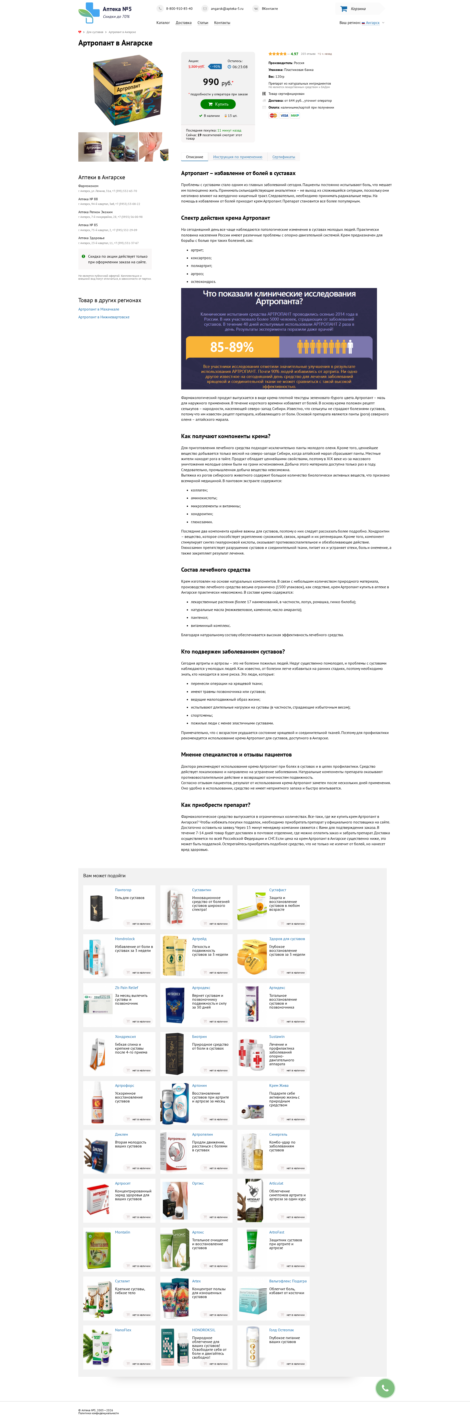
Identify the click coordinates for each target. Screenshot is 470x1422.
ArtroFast (276, 1232)
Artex (196, 1280)
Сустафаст (277, 889)
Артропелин (202, 1134)
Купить (119, 383)
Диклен (121, 1134)
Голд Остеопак (281, 1329)
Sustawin (277, 1036)
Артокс (198, 1232)
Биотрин (199, 1036)
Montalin (122, 1232)
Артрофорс (124, 1085)
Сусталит (122, 1280)
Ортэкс (198, 1183)
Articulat (276, 1183)
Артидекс (277, 987)
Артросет (122, 1183)
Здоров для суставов (287, 938)
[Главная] (79, 32)
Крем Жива (279, 1085)
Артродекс (201, 987)
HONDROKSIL (203, 1329)
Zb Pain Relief (126, 987)
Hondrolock (125, 938)
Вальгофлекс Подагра (288, 1280)
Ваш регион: (360, 22)
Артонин (199, 1085)
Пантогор (123, 889)
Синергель (278, 1134)
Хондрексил (125, 1036)
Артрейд (199, 938)
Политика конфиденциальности (98, 1413)
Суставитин (201, 889)
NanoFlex (123, 1329)
